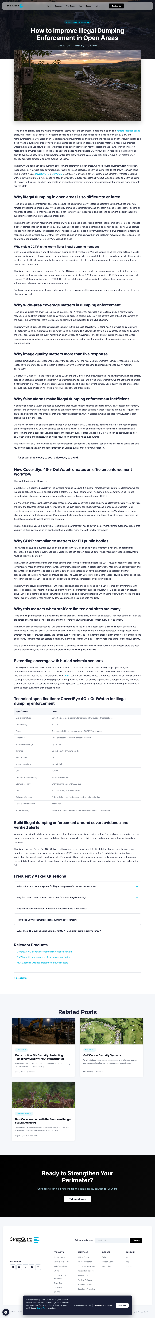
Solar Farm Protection (86, 1289)
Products (58, 6)
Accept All (122, 1305)
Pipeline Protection (85, 1280)
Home (49, 6)
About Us (129, 1257)
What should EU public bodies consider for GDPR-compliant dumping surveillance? (59, 931)
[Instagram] (38, 1267)
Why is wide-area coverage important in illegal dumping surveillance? (52, 908)
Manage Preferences (82, 1305)
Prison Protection (85, 1284)
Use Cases (70, 6)
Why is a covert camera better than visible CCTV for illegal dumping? (51, 897)
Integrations (106, 1266)
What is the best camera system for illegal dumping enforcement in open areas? (57, 886)
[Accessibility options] (5, 1312)
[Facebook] (19, 1267)
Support (89, 6)
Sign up (136, 1240)
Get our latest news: (84, 1240)
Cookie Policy (42, 1308)
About (98, 6)
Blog (80, 6)
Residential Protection (86, 1271)
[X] (25, 1267)
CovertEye (58, 1283)
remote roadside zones (128, 130)
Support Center (108, 1262)
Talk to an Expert (77, 1199)
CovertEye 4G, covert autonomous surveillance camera (44, 951)
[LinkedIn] (13, 1267)
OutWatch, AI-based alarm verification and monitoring (43, 957)
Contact (129, 1266)
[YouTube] (31, 1267)
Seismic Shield (60, 1257)
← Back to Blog (20, 978)
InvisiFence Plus (60, 1266)
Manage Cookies (143, 1312)
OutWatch (57, 174)
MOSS (66, 675)
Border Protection (85, 1262)
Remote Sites (83, 1275)
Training (105, 1257)
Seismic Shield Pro (61, 1262)
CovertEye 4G (42, 174)
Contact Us (116, 6)
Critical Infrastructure (86, 1266)
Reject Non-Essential (103, 1305)
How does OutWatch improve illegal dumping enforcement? (47, 920)
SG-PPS (57, 1292)
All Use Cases (83, 1257)
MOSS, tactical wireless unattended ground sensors (42, 962)
